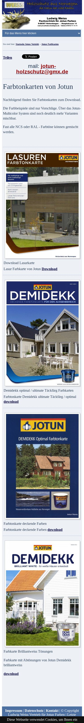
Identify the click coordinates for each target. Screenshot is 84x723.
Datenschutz (34, 710)
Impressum (13, 710)
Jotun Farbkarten (50, 44)
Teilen (7, 57)
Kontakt (52, 710)
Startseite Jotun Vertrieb (27, 44)
